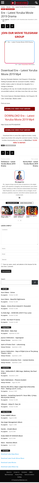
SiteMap (19, 477)
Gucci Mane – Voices (8, 292)
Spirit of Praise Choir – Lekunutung (13, 344)
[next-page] (21, 220)
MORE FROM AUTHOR (26, 203)
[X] (8, 26)
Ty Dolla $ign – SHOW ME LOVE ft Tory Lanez (16, 313)
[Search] (35, 282)
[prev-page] (18, 220)
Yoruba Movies (10, 9)
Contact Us (16, 472)
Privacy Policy (18, 474)
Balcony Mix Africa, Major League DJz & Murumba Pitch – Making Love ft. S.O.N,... (18, 388)
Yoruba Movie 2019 (26, 64)
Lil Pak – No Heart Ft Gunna (10, 320)
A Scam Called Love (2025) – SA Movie (19, 216)
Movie (8, 7)
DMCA (30, 472)
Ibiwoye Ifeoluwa (5, 340)
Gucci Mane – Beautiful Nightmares (13, 299)
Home (3, 7)
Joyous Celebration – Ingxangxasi (12, 338)
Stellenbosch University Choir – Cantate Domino (17, 360)
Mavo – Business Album (9, 443)
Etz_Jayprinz (6, 19)
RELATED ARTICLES (12, 203)
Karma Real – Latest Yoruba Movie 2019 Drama (30, 164)
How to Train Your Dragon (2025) (6, 216)
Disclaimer (24, 472)
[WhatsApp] (12, 26)
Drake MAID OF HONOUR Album (12, 436)
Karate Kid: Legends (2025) (31, 216)
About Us (9, 472)
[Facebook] (3, 26)
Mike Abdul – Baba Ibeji (9, 331)
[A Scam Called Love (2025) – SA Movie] (19, 210)
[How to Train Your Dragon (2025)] (7, 210)
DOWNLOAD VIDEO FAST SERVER (17, 109)
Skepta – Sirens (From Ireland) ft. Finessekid (16, 306)
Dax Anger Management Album (11, 422)
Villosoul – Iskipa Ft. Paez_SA (10, 404)
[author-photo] (19, 175)
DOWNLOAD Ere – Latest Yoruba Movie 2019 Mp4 (19, 117)
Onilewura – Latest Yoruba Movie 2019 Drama (8, 164)
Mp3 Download (9, 474)
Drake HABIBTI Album (8, 415)
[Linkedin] (19, 197)
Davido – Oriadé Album (9, 429)
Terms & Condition (29, 474)
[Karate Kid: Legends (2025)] (32, 210)
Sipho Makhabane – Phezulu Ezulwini (13, 380)
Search (3, 279)
